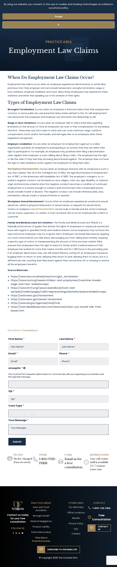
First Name (16, 339)
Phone (64, 353)
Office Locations (76, 512)
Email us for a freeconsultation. (74, 463)
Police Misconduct (41, 532)
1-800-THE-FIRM (47, 461)
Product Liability (41, 526)
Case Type (16, 405)
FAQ (76, 528)
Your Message (18, 420)
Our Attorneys (76, 507)
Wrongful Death (41, 515)
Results (76, 518)
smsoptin (58, 368)
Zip (11, 391)
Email (13, 353)
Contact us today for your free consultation (18, 518)
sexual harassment (42, 209)
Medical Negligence (41, 521)
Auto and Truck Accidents (41, 509)
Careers (76, 533)
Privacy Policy (76, 523)
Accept (58, 16)
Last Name (67, 339)
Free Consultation (101, 517)
